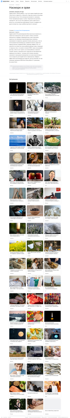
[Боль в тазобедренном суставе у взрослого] (52, 161)
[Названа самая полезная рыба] (52, 372)
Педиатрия (17, 4)
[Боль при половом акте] (35, 389)
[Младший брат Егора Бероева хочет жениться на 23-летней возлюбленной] (52, 389)
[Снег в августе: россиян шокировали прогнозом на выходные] (35, 231)
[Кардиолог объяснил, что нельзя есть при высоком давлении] (35, 161)
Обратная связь (44, 417)
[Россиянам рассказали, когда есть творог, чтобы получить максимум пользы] (52, 213)
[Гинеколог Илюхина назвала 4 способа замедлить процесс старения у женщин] (52, 248)
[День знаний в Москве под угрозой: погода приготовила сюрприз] (17, 407)
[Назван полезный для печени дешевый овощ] (35, 319)
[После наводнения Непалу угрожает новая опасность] (35, 196)
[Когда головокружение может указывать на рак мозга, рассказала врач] (52, 336)
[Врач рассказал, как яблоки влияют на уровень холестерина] (35, 125)
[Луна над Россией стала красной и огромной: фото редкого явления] (17, 336)
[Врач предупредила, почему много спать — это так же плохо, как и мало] (17, 284)
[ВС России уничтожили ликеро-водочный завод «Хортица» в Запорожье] (17, 354)
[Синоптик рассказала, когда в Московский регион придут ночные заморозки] (35, 372)
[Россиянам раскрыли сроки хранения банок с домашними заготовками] (52, 301)
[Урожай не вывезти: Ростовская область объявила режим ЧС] (17, 319)
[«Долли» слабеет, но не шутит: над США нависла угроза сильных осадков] (52, 231)
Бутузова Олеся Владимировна (22, 30)
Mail (1, 417)
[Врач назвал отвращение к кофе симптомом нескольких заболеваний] (17, 372)
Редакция (26, 417)
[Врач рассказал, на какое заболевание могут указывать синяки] (17, 196)
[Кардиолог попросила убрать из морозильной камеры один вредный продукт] (17, 125)
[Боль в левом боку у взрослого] (52, 407)
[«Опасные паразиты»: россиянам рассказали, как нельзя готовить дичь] (17, 301)
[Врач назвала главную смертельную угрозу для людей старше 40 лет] (17, 389)
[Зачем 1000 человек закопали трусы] (35, 248)
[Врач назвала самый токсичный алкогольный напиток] (17, 231)
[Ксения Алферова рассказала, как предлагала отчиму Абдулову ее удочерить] (35, 143)
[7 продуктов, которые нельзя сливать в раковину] (17, 266)
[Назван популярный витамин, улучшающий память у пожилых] (52, 125)
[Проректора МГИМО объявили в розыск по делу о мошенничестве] (17, 108)
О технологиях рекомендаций (52, 417)
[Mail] (1, 1)
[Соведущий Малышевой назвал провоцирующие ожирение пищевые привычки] (17, 161)
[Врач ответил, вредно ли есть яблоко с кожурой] (35, 178)
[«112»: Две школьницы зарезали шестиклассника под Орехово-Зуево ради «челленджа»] (17, 90)
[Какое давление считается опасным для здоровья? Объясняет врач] (35, 108)
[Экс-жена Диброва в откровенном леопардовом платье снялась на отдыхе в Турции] (52, 284)
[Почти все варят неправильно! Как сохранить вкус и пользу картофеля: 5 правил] (52, 143)
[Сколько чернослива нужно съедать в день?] (35, 213)
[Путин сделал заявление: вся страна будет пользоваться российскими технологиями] (17, 213)
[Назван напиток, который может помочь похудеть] (35, 266)
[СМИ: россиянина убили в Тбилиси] (52, 108)
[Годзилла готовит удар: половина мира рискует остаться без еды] (17, 143)
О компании (5, 417)
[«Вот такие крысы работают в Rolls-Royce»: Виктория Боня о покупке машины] (52, 178)
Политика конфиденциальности (63, 417)
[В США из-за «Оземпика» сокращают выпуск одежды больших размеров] (35, 284)
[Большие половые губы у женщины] (35, 90)
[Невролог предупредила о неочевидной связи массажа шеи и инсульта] (35, 407)
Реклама (9, 417)
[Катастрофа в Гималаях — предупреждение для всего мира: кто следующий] (52, 90)
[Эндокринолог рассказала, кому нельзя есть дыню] (35, 336)
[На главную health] (5, 1)
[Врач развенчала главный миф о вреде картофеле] (52, 266)
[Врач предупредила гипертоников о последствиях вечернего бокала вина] (52, 354)
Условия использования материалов (35, 417)
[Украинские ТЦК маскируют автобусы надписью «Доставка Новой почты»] (35, 354)
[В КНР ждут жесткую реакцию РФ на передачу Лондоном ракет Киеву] (17, 178)
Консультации (11, 4)
